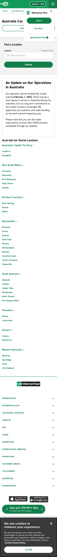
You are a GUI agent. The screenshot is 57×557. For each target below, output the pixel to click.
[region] (28, 537)
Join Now (38, 28)
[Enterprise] (4, 4)
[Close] (51, 523)
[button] (53, 4)
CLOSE (28, 549)
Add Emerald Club (37, 37)
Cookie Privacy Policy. (15, 542)
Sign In (39, 20)
